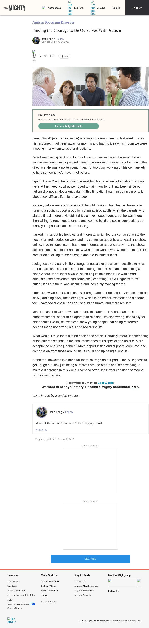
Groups (101, 7)
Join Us (137, 8)
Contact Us (79, 581)
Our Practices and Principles (21, 595)
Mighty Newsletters (84, 590)
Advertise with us (49, 590)
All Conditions (48, 601)
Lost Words (106, 382)
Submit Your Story (50, 581)
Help (9, 599)
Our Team (12, 585)
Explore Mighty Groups (86, 585)
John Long (47, 39)
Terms (139, 620)
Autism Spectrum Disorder (53, 22)
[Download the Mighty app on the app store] (121, 583)
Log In (116, 7)
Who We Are (13, 581)
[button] (60, 38)
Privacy (131, 620)
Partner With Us (48, 585)
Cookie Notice (14, 608)
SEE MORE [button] (90, 559)
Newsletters (54, 7)
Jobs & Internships (16, 590)
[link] (14, 8)
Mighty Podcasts (82, 595)
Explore (78, 7)
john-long (41, 429)
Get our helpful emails (68, 126)
